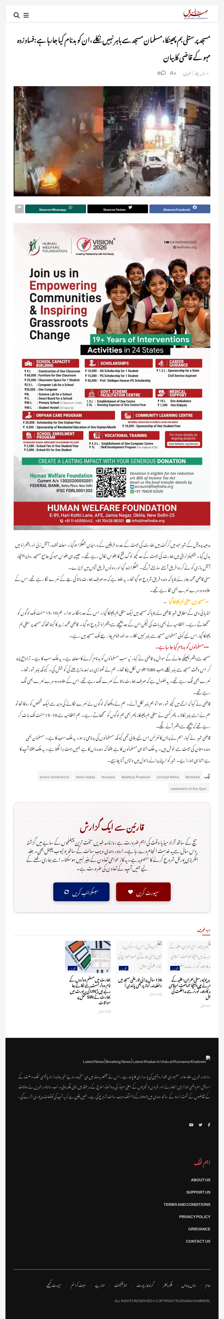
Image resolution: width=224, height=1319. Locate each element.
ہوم (207, 1284)
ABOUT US (200, 1178)
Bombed (193, 776)
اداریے (100, 1284)
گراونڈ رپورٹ (145, 1284)
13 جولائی (154, 993)
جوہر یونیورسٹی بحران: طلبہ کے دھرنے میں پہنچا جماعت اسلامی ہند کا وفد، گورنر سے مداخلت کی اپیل (191, 987)
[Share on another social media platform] (19, 209)
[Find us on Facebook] (209, 1124)
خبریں (187, 72)
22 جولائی (205, 1005)
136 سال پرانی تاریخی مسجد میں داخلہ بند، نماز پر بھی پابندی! (140, 982)
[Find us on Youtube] (191, 1124)
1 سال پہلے (202, 72)
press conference (55, 776)
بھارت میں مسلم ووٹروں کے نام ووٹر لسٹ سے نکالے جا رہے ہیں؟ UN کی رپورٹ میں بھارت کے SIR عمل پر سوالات (90, 990)
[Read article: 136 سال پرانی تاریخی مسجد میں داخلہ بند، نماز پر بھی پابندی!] (139, 957)
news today (85, 776)
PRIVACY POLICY (194, 1215)
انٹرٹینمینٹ (120, 1284)
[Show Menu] (26, 13)
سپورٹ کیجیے (53, 1284)
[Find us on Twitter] (200, 1124)
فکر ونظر (167, 1284)
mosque (108, 776)
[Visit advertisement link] (112, 376)
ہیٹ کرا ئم (78, 1284)
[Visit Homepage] (196, 13)
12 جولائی (103, 1010)
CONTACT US (198, 1240)
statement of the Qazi (189, 788)
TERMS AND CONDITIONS (187, 1203)
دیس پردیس (189, 1284)
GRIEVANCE (199, 1228)
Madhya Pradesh (136, 776)
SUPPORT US (198, 1191)
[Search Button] (17, 13)
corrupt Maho (168, 776)
